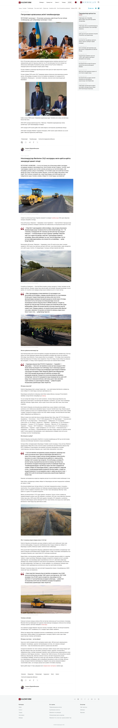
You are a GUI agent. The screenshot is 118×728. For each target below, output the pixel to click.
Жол (52, 674)
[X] (37, 142)
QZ (83, 2)
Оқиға (20, 707)
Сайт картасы (83, 707)
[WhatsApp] (26, 142)
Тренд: (20, 8)
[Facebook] (33, 142)
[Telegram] (30, 142)
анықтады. (44, 624)
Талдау (64, 2)
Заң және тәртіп (38, 8)
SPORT (69, 2)
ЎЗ (95, 2)
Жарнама (82, 712)
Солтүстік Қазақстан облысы (47, 139)
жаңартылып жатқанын (49, 665)
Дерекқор (45, 8)
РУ (85, 2)
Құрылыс (46, 674)
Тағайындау (30, 8)
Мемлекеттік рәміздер (55, 712)
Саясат (20, 709)
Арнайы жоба (52, 8)
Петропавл (24, 139)
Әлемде (21, 717)
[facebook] (85, 699)
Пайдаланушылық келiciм (55, 707)
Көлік (57, 674)
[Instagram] (22, 142)
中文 (90, 2)
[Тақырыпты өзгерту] (77, 2)
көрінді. (44, 395)
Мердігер (30, 674)
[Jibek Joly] (91, 8)
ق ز (93, 2)
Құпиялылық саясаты (54, 709)
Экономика (21, 715)
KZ (81, 2)
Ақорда (24, 8)
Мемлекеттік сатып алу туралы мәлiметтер (60, 717)
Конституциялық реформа (63, 8)
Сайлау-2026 (74, 8)
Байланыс (82, 709)
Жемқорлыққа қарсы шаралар (56, 715)
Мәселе (23, 674)
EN (87, 2)
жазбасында (55, 218)
